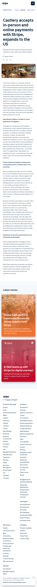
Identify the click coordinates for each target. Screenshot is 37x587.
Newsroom (7, 10)
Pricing (5, 407)
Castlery (6, 83)
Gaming (22, 450)
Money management (27, 434)
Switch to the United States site (14, 582)
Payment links (7, 455)
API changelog (24, 512)
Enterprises (24, 407)
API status (23, 510)
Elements (6, 434)
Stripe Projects (25, 518)
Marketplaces (24, 431)
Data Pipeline (7, 431)
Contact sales (24, 538)
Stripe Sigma (7, 470)
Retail (22, 475)
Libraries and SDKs (26, 515)
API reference (24, 507)
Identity (5, 441)
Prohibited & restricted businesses (7, 548)
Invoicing (6, 444)
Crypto (5, 428)
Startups (23, 410)
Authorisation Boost (9, 413)
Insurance (23, 457)
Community (7, 536)
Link (4, 449)
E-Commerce (24, 418)
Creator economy (26, 444)
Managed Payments (9, 452)
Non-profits (24, 465)
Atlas (4, 410)
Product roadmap (25, 528)
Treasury (6, 478)
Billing (5, 415)
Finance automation (26, 423)
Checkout (6, 420)
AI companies (24, 442)
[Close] (33, 578)
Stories (23, 10)
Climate (5, 423)
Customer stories (9, 531)
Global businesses (26, 426)
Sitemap (6, 556)
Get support (7, 569)
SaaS (21, 439)
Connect (6, 426)
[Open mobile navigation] (33, 3)
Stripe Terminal (20, 171)
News (17, 10)
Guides (5, 528)
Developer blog (25, 520)
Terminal (6, 475)
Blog (4, 533)
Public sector (24, 472)
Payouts (5, 460)
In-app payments (25, 428)
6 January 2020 (8, 56)
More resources (8, 561)
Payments (6, 457)
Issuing (5, 447)
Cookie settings (8, 558)
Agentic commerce (26, 413)
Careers (22, 531)
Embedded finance (26, 420)
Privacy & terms (8, 543)
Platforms (23, 436)
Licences (6, 553)
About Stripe (31, 10)
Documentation (25, 504)
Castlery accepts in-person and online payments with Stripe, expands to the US (18, 31)
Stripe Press (24, 536)
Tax (4, 473)
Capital (5, 418)
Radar (5, 462)
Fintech (22, 447)
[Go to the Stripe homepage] (5, 397)
